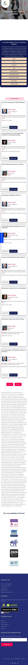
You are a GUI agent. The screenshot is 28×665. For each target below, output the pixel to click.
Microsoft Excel (14, 71)
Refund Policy (4, 626)
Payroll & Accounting (11, 117)
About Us (3, 620)
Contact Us (3, 628)
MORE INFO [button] (5, 127)
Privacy (7, 658)
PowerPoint (14, 81)
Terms (12, 658)
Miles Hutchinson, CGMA (13, 235)
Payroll (3, 118)
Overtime (14, 65)
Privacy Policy (4, 622)
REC (10, 109)
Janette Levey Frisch (12, 142)
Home (4, 658)
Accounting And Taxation (20, 117)
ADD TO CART (13, 127)
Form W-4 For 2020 (14, 77)
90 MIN (13, 109)
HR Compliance (17, 115)
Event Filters (15, 98)
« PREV (9, 384)
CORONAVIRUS (14, 84)
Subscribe (7, 644)
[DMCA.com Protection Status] (5, 612)
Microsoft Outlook (14, 74)
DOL (14, 68)
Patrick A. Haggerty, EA (12, 111)
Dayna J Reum (11, 173)
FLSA (14, 62)
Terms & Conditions (5, 624)
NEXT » (18, 384)
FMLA (14, 58)
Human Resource (10, 115)
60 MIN (13, 171)
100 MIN (14, 295)
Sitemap (23, 658)
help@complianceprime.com (7, 592)
